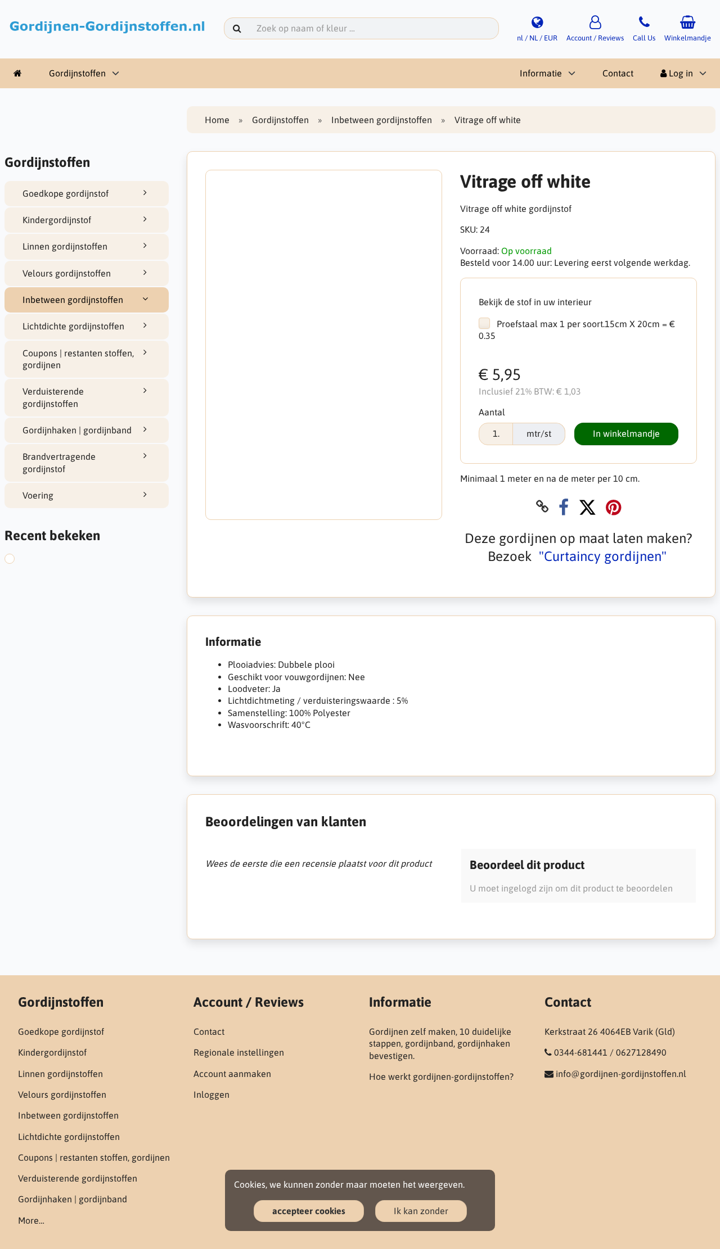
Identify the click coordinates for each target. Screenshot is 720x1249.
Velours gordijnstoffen (66, 273)
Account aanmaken (232, 1074)
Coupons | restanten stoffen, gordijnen (78, 359)
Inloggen (212, 1094)
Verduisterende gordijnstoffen (53, 397)
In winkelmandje (626, 433)
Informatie (541, 73)
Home (217, 120)
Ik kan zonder (421, 1211)
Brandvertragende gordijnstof (59, 462)
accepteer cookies (308, 1211)
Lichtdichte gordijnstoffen (73, 326)
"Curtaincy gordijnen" (603, 556)
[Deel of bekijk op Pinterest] (613, 506)
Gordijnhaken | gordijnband (77, 430)
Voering (37, 495)
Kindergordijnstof (56, 220)
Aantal (492, 412)
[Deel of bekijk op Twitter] (587, 506)
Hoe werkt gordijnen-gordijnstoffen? (441, 1076)
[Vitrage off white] (18, 560)
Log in (680, 73)
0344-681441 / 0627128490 (610, 1052)
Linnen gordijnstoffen (64, 246)
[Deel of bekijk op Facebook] (564, 506)
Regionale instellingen (239, 1052)
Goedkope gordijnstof (65, 193)
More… (31, 1220)
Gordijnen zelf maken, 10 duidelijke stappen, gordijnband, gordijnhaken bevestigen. (440, 1043)
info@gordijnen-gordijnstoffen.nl (621, 1074)
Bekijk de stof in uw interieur (535, 302)
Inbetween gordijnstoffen (72, 300)
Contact (617, 73)
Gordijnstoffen (77, 73)
